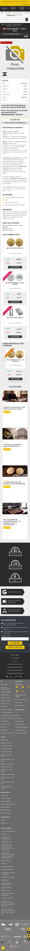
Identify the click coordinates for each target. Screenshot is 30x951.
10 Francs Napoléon (6, 712)
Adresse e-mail (5, 636)
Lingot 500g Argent (6, 749)
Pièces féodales (5, 807)
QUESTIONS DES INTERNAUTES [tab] (15, 123)
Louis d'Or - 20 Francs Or (8, 718)
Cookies (15, 661)
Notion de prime (6, 890)
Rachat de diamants (7, 869)
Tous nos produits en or (7, 733)
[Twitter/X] (28, 687)
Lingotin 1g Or (5, 703)
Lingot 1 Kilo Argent (6, 746)
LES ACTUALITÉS (15, 387)
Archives (10, 24)
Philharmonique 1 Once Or (12, 114)
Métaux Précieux (20, 730)
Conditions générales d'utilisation (15, 673)
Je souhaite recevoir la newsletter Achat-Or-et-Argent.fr (16, 628)
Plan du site (18, 702)
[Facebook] (17, 687)
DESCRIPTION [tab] (15, 120)
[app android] (19, 677)
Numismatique (19, 721)
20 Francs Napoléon (6, 709)
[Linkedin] (17, 691)
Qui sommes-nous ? (21, 699)
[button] (28, 13)
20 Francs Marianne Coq (8, 715)
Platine (3, 820)
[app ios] (10, 676)
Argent (17, 715)
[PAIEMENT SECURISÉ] (15, 551)
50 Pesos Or (4, 706)
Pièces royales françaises (8, 804)
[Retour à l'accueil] (13, 13)
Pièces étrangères (6, 801)
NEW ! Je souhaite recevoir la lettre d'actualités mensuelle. (13, 624)
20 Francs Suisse (5, 724)
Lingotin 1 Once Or (6, 700)
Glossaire (3, 834)
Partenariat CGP (6, 861)
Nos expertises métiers (7, 866)
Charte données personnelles (15, 664)
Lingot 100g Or (5, 698)
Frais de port (4, 880)
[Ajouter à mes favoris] (27, 36)
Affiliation (4, 863)
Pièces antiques (5, 813)
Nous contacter (19, 705)
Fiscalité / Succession (21, 733)
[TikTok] (23, 691)
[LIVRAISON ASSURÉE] (15, 564)
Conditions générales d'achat (15, 670)
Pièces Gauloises (5, 810)
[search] (26, 19)
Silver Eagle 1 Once (6, 767)
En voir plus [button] (25, 4)
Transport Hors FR (7, 228)
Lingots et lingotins (6, 692)
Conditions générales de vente (15, 667)
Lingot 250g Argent (6, 751)
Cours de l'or (19, 718)
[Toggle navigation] (2, 13)
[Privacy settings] (3, 948)
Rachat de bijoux (20, 724)
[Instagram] (23, 687)
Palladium (4, 823)
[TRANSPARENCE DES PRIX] (15, 577)
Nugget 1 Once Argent (7, 764)
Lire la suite (7, 412)
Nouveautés (4, 684)
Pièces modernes (17, 24)
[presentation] (3, 358)
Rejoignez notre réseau (8, 877)
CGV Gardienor (15, 658)
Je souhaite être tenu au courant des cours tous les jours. (15, 632)
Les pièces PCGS (6, 887)
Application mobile (6, 842)
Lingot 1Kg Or (5, 695)
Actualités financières (21, 727)
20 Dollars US (4, 721)
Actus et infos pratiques (8, 831)
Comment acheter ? (7, 898)
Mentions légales (15, 655)
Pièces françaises (6, 798)
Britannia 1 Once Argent (8, 774)
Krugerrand (4, 730)
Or (5, 24)
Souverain (4, 727)
